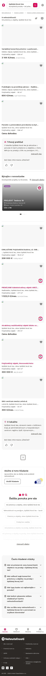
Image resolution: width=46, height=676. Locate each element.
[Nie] (11, 165)
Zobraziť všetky (23, 544)
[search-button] (35, 5)
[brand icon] (3, 5)
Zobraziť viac (36, 154)
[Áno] (6, 165)
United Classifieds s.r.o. (18, 673)
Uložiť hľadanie (12, 481)
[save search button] (42, 18)
